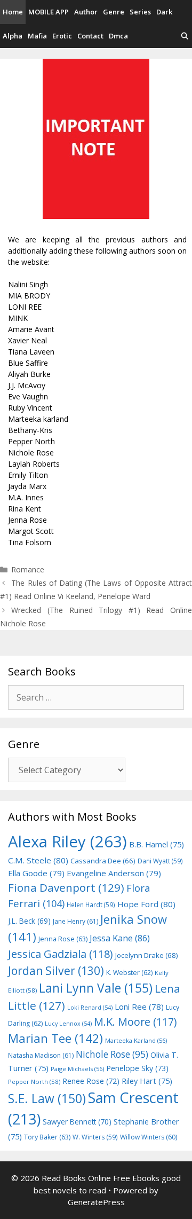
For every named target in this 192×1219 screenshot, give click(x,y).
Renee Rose (90, 1081)
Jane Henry (75, 921)
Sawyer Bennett (77, 1121)
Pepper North (34, 1082)
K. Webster (129, 972)
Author (86, 12)
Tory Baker (47, 1137)
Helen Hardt (91, 904)
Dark (164, 12)
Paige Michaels (77, 1069)
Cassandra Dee (102, 861)
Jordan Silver (56, 970)
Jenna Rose (62, 938)
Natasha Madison (41, 1055)
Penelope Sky (137, 1068)
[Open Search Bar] (185, 36)
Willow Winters (148, 1137)
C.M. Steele (38, 860)
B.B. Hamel (156, 844)
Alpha (12, 36)
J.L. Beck (29, 921)
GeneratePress (96, 1202)
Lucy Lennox (68, 1023)
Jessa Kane (120, 938)
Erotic (62, 36)
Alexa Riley (67, 841)
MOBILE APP (48, 12)
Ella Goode (36, 873)
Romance (27, 569)
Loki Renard (90, 1007)
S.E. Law (47, 1098)
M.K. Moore (135, 1021)
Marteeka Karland (136, 1040)
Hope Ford (146, 904)
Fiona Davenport (66, 887)
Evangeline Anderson (114, 873)
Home (13, 12)
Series (140, 12)
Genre (113, 12)
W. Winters (95, 1137)
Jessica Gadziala (60, 954)
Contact (90, 36)
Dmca (118, 36)
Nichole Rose (112, 1054)
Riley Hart (147, 1081)
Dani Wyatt (160, 860)
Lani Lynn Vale (96, 987)
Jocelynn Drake (146, 955)
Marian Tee (55, 1038)
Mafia (37, 36)
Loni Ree (139, 1006)
